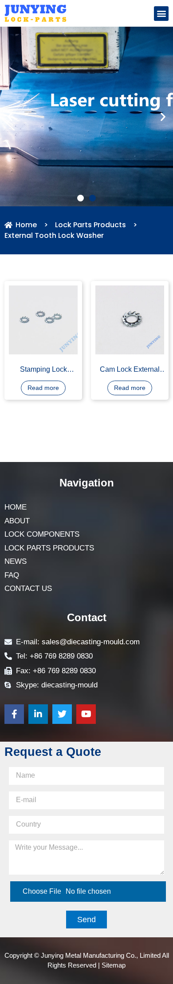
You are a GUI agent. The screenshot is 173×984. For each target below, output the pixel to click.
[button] (161, 13)
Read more (43, 393)
